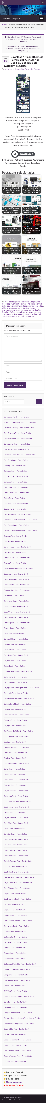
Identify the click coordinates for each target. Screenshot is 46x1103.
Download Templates (11, 18)
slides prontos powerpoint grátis (15, 308)
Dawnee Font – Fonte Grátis (15, 931)
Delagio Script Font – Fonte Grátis (17, 704)
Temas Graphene (19, 1100)
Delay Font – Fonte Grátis (14, 633)
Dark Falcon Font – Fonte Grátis (16, 763)
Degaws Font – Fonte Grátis (15, 910)
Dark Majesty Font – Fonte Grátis (17, 623)
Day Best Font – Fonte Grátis (15, 915)
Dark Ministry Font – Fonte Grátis (17, 585)
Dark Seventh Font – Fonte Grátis (17, 433)
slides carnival (36, 304)
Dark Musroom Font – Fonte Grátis (17, 547)
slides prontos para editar (32, 306)
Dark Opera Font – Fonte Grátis (16, 525)
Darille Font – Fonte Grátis (14, 958)
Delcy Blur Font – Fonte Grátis (16, 617)
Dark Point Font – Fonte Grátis (16, 503)
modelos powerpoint (10, 304)
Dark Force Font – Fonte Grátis (16, 753)
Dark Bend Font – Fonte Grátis (16, 855)
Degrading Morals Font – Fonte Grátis (19, 877)
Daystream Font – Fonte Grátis (16, 574)
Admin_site (8, 69)
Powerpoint (29, 69)
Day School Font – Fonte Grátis (16, 872)
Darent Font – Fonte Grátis (14, 985)
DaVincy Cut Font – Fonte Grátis (17, 969)
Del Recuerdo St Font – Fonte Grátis (18, 731)
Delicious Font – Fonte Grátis (15, 471)
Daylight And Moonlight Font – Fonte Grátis (21, 688)
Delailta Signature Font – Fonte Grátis (19, 698)
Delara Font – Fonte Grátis (14, 666)
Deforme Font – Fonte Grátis (15, 937)
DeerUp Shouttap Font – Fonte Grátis (19, 996)
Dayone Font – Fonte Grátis (15, 628)
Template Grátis (8, 312)
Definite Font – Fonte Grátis (15, 948)
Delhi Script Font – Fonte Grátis (16, 579)
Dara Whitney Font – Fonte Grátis (17, 1050)
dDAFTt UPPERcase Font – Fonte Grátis (20, 422)
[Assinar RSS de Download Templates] (3, 2)
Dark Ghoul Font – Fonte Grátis (16, 736)
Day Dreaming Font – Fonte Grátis (17, 899)
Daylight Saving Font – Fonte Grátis (18, 671)
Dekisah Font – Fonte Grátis (15, 785)
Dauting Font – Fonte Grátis (15, 1061)
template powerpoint (24, 312)
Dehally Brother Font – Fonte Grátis (18, 861)
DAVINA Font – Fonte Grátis (15, 991)
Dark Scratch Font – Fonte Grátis (17, 444)
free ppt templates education (17, 302)
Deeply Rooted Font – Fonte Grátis (18, 1013)
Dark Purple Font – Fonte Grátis (16, 493)
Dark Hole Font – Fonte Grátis (16, 693)
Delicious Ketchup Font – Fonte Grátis (19, 428)
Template (37, 69)
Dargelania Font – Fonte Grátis (16, 975)
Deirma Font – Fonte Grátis (14, 828)
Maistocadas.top (13, 1082)
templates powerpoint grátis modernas (18, 316)
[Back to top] (40, 1097)
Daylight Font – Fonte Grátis (15, 709)
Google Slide (35, 302)
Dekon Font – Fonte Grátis (14, 769)
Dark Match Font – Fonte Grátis (16, 601)
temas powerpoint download (18, 309)
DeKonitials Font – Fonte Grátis (16, 747)
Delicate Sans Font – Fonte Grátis (17, 514)
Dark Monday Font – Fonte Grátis (17, 558)
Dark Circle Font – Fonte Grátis (16, 823)
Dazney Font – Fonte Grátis (15, 509)
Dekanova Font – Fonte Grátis (16, 796)
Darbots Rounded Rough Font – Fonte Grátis (22, 1018)
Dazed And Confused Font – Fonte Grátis (20, 520)
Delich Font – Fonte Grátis (14, 498)
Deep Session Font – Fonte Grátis (17, 1040)
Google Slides (20, 69)
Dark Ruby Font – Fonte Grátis (16, 460)
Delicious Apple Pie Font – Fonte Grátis (19, 455)
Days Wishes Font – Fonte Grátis (17, 590)
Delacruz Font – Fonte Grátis (15, 720)
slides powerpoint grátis (12, 306)
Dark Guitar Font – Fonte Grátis (16, 715)
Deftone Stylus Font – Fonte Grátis (18, 920)
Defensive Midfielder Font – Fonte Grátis (20, 964)
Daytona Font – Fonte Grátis (15, 536)
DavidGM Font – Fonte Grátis (15, 1007)
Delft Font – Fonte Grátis (14, 595)
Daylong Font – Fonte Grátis (15, 644)
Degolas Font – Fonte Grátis (15, 893)
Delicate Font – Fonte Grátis (15, 541)
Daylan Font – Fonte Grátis (14, 774)
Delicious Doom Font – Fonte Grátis (18, 438)
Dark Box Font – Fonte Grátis (15, 834)
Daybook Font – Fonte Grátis (15, 850)
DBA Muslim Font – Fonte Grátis (17, 449)
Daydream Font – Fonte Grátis (16, 818)
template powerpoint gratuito (30, 314)
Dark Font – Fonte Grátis (14, 904)
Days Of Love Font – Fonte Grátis (17, 612)
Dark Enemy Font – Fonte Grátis (16, 780)
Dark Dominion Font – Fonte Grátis (17, 801)
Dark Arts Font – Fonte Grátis (15, 866)
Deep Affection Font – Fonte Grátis (18, 1056)
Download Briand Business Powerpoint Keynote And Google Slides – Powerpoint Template (23, 48)
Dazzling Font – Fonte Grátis (15, 465)
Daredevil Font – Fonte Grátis (15, 1002)
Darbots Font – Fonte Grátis (15, 1034)
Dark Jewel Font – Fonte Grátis (16, 655)
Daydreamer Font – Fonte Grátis (17, 807)
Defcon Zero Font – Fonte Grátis (17, 980)
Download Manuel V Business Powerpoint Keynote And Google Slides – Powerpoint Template (23, 39)
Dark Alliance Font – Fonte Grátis (17, 888)
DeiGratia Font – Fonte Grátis (15, 845)
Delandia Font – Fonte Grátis (15, 677)
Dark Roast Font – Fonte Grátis (16, 476)
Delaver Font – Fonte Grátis (15, 650)
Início (4, 24)
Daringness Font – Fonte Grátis (16, 926)
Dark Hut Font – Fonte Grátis (15, 682)
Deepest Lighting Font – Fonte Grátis (19, 1023)
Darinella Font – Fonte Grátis (15, 942)
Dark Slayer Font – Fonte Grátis (16, 417)
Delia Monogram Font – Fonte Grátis (18, 568)
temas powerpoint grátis (31, 310)
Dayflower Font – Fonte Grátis (16, 790)
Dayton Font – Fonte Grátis (15, 563)
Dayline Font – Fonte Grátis (15, 660)
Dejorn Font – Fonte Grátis (14, 812)
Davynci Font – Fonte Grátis (15, 953)
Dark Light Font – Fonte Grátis (16, 639)
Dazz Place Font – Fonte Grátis (16, 487)
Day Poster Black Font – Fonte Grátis (18, 883)
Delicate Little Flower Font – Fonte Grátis (20, 530)
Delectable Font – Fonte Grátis (16, 606)
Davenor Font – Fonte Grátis (15, 1045)
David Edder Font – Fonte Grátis (16, 1029)
